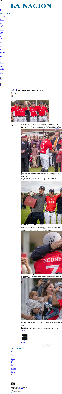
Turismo (1, 49)
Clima (0, 19)
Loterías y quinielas (2, 52)
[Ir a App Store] (13, 385)
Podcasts (1, 53)
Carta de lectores (2, 63)
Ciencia (1, 37)
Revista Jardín (1, 71)
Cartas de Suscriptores (3, 41)
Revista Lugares (2, 69)
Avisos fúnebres (2, 61)
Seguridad (1, 33)
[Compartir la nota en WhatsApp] (11, 123)
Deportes (15, 89)
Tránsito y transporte (2, 18)
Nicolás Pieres (57, 128)
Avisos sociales (2, 62)
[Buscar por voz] (61, 15)
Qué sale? (1, 56)
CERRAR (1, 0)
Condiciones (18, 388)
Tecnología (1, 50)
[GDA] (12, 390)
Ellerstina (23, 331)
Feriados (1, 51)
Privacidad (21, 388)
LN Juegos (1, 48)
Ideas (0, 65)
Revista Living (1, 70)
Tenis (0, 45)
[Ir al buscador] (11, 3)
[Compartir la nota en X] (11, 125)
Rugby (1, 44)
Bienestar (1, 36)
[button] (31, 50)
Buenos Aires (1, 32)
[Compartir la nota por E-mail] (12, 125)
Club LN (2, 11)
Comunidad (1, 35)
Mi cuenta (2, 12)
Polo (17, 89)
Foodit (1, 10)
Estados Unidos (2, 30)
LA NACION (12, 89)
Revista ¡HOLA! (2, 68)
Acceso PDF (1, 60)
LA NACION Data (2, 20)
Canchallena (1, 46)
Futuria (1, 23)
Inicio (1, 8)
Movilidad (1, 27)
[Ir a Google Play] (13, 383)
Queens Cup (44, 123)
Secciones (2, 9)
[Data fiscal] (11, 392)
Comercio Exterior (2, 26)
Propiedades (1, 25)
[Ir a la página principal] (31, 7)
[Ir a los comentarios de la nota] (11, 122)
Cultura (1, 34)
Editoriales (1, 40)
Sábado (1, 64)
